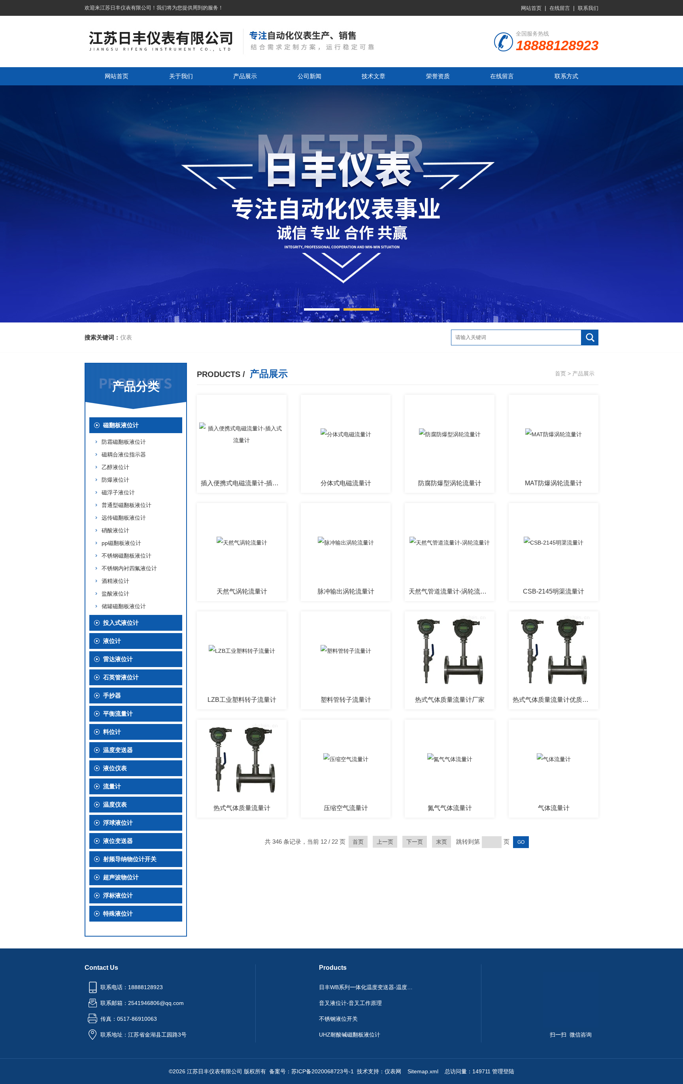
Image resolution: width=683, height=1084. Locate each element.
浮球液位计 (118, 822)
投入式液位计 (121, 622)
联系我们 (588, 8)
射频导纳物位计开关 (130, 859)
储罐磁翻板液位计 (124, 606)
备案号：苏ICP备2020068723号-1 (311, 1071)
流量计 (112, 786)
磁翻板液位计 (121, 425)
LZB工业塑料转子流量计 (242, 699)
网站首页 (531, 8)
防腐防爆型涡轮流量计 (449, 483)
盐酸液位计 (115, 593)
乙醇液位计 (115, 467)
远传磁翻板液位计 (124, 518)
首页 (560, 373)
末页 (441, 842)
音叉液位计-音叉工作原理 (350, 1003)
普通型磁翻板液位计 (126, 505)
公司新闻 (309, 76)
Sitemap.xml (423, 1071)
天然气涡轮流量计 (242, 591)
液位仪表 (115, 768)
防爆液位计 (115, 480)
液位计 (112, 640)
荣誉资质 (438, 76)
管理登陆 (503, 1071)
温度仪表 (115, 804)
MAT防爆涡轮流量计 (553, 483)
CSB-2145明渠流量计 (553, 591)
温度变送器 (118, 750)
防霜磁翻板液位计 (124, 442)
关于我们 (181, 76)
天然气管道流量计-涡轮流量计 (451, 591)
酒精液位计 (115, 581)
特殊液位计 (118, 913)
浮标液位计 (118, 895)
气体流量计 (554, 808)
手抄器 (112, 695)
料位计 (112, 731)
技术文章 (373, 76)
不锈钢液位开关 (338, 1019)
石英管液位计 (121, 677)
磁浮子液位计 (118, 492)
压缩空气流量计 (346, 808)
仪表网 (393, 1071)
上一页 (385, 842)
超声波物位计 (121, 877)
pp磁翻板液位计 (121, 543)
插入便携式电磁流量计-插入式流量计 (244, 483)
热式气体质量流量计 (241, 808)
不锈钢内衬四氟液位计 (129, 568)
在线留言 (559, 8)
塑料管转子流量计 (346, 699)
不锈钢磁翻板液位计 (126, 555)
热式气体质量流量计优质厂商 (554, 699)
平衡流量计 (118, 713)
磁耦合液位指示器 (124, 454)
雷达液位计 (118, 659)
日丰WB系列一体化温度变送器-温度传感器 (368, 987)
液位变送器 (118, 840)
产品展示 (245, 76)
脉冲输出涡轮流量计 (345, 591)
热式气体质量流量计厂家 (450, 699)
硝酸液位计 (115, 530)
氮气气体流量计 (450, 808)
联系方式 (566, 76)
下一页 (414, 842)
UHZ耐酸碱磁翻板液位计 (349, 1034)
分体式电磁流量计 (346, 483)
